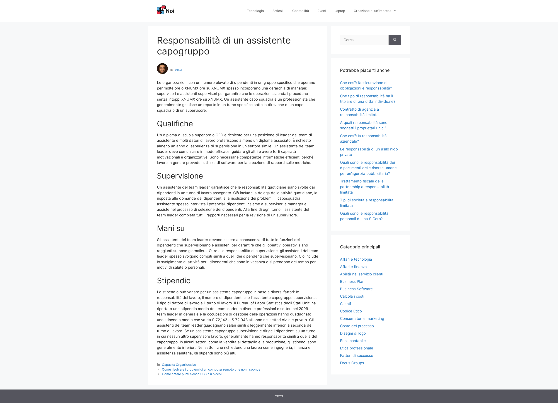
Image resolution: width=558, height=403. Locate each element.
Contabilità (300, 11)
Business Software (356, 289)
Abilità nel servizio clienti (361, 274)
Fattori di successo (356, 355)
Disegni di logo (353, 333)
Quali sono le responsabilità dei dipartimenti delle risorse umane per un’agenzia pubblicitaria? (368, 168)
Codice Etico (351, 311)
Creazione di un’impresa (372, 11)
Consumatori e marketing (362, 318)
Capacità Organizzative (179, 364)
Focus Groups (352, 363)
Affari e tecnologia (356, 259)
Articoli (278, 11)
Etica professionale (356, 348)
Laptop (340, 11)
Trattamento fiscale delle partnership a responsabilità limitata (364, 186)
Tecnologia (255, 11)
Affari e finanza (353, 267)
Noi (170, 11)
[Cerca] (395, 40)
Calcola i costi (352, 296)
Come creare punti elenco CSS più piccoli (192, 374)
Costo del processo (357, 326)
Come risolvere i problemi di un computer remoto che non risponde (211, 369)
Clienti (345, 304)
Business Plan (352, 281)
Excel (322, 11)
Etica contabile (353, 341)
